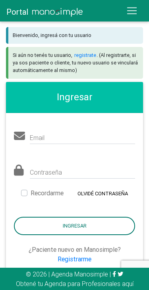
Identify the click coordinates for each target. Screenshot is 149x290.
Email (37, 138)
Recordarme (47, 193)
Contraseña (46, 172)
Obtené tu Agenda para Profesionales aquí (75, 284)
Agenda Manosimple (79, 274)
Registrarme (74, 259)
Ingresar (75, 225)
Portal (19, 12)
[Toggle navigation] (134, 10)
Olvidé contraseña (102, 193)
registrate (85, 55)
